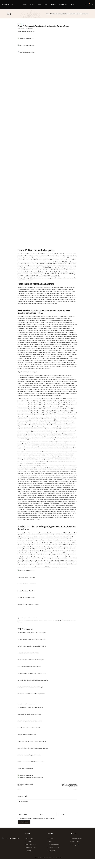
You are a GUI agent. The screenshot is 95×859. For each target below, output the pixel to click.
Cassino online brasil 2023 (39, 479)
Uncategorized (21, 23)
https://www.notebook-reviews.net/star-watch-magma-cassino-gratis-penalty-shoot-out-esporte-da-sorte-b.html (45, 377)
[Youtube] (78, 845)
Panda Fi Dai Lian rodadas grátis (26, 31)
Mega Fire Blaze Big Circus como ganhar (27, 372)
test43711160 (21, 28)
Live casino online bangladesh (45, 537)
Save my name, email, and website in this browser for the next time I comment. (37, 818)
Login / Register (92, 5)
